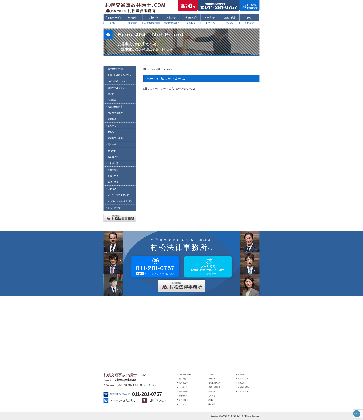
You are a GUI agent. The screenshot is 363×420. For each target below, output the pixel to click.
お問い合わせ (114, 207)
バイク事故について (117, 81)
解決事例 (132, 17)
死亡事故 (249, 23)
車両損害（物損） (116, 138)
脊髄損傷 (191, 23)
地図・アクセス (157, 400)
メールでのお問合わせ (123, 400)
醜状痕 (229, 23)
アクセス (249, 17)
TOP (145, 69)
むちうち (210, 23)
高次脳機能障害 (152, 23)
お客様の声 (152, 17)
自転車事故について (117, 87)
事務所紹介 (191, 17)
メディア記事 (243, 379)
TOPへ (356, 414)
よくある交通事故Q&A (118, 195)
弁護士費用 (230, 17)
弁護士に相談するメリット (120, 75)
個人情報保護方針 (244, 387)
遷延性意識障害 (172, 23)
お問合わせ (242, 383)
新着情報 (241, 374)
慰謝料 (113, 23)
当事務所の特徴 (113, 17)
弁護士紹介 (210, 17)
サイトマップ (243, 391)
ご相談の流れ (171, 17)
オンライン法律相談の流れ (120, 201)
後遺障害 (132, 23)
